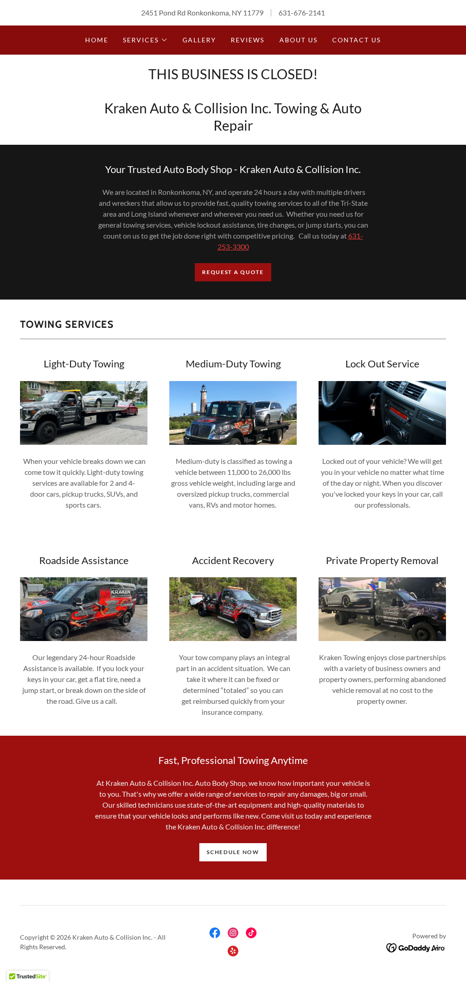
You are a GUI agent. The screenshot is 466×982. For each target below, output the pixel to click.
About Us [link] (298, 40)
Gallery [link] (199, 40)
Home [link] (96, 40)
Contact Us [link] (356, 40)
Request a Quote (233, 272)
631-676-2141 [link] (302, 12)
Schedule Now (233, 852)
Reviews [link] (247, 40)
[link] (215, 933)
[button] (145, 40)
